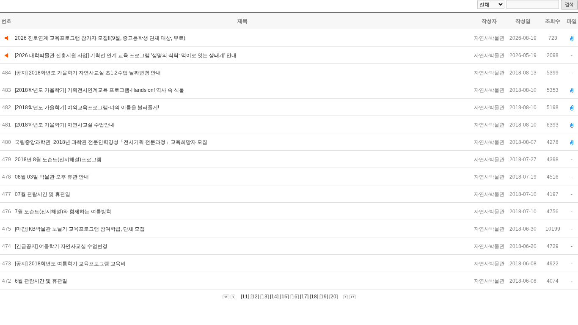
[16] (294, 297)
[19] (323, 297)
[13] (264, 297)
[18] (314, 297)
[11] (245, 297)
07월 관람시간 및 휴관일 (43, 194)
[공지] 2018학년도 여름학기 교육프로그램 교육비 (71, 264)
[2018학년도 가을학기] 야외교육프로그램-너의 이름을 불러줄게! (87, 107)
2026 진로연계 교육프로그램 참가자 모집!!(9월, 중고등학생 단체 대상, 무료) (100, 38)
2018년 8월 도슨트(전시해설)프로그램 (59, 159)
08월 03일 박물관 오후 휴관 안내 (52, 177)
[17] (304, 297)
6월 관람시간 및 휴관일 (42, 281)
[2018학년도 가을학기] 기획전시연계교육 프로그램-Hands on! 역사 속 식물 (100, 90)
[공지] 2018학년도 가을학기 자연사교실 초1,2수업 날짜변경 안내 (88, 73)
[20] (333, 297)
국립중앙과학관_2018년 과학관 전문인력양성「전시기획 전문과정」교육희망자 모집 (112, 142)
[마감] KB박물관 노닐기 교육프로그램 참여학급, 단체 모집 (81, 229)
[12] (254, 297)
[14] (274, 297)
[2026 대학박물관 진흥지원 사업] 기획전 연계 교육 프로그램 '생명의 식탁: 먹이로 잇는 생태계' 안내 (126, 55)
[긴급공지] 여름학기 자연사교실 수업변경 (62, 246)
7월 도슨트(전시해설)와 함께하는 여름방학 (64, 212)
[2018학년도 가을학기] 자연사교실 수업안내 (65, 125)
